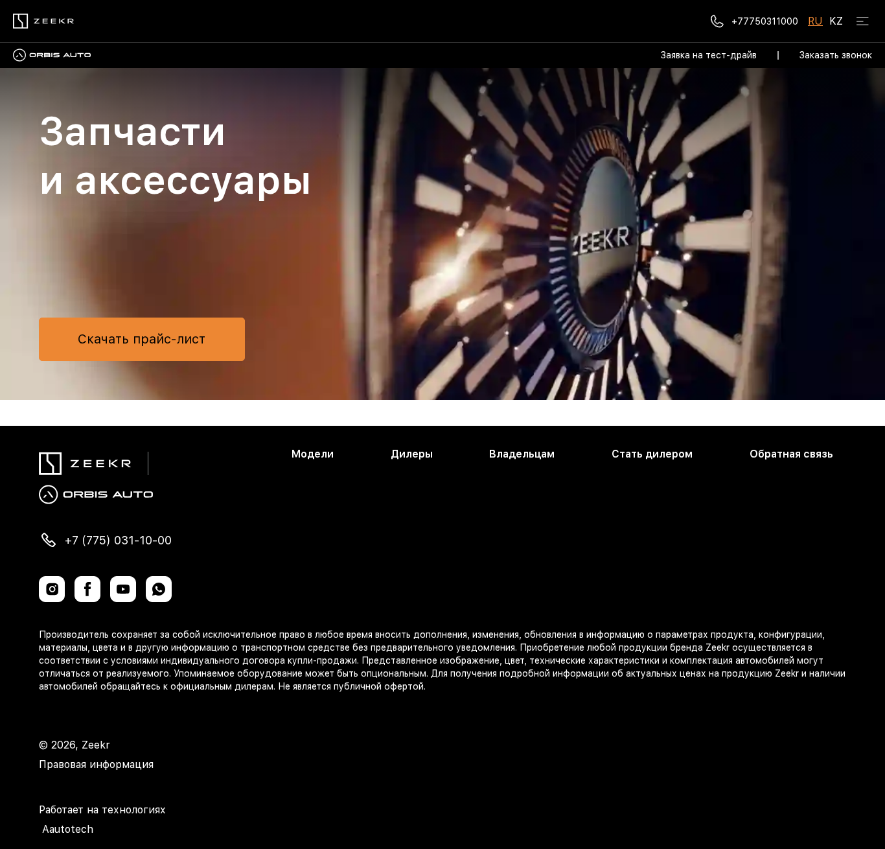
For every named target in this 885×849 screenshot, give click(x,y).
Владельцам (522, 454)
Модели (313, 454)
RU (815, 21)
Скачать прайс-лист (141, 339)
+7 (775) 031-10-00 (118, 540)
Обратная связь (791, 454)
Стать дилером (652, 454)
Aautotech (66, 829)
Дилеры (412, 454)
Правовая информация (96, 764)
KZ (836, 21)
